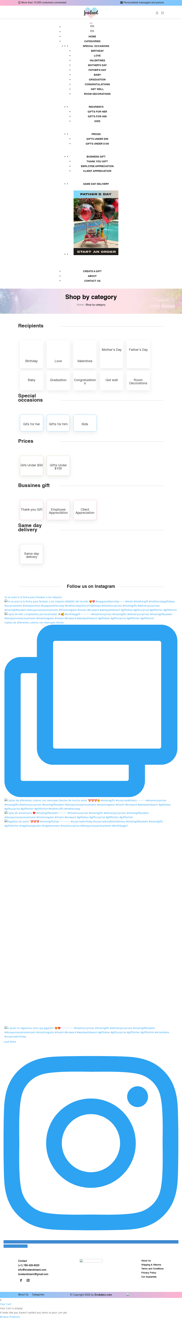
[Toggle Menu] (91, 23)
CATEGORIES (92, 41)
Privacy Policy (148, 1273)
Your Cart (5, 1304)
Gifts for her (97, 112)
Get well (97, 89)
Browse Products (10, 1316)
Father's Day (97, 70)
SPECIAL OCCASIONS (96, 46)
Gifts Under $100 (97, 144)
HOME (92, 36)
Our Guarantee (148, 1277)
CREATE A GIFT (92, 271)
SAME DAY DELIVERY (96, 184)
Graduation (97, 79)
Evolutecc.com (103, 1294)
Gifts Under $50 (97, 139)
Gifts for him (97, 116)
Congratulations (97, 84)
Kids (97, 121)
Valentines (97, 60)
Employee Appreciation (97, 166)
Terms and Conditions (152, 1269)
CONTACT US (92, 281)
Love (97, 56)
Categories (38, 1294)
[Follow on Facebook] (21, 1280)
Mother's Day (97, 65)
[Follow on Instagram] (28, 1280)
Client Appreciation (97, 171)
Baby (97, 75)
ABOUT (92, 276)
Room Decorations (97, 94)
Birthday (97, 51)
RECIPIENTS (96, 107)
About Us (146, 1261)
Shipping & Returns (151, 1265)
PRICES (96, 134)
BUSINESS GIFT (96, 157)
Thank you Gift (97, 161)
